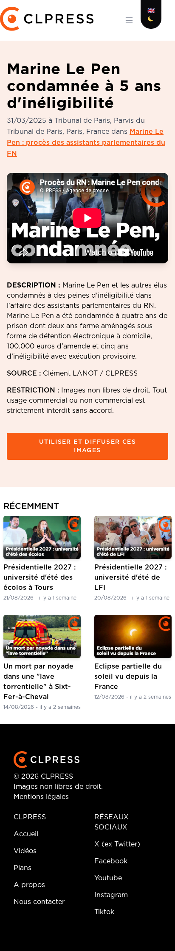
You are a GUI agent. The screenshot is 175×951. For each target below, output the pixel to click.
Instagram (111, 895)
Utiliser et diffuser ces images (87, 446)
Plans (22, 868)
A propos (29, 885)
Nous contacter (39, 901)
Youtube (108, 878)
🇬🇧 (151, 11)
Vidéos (25, 851)
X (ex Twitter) (117, 844)
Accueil (26, 834)
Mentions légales (41, 796)
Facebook (110, 861)
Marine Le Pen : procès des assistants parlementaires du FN (86, 142)
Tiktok (104, 912)
